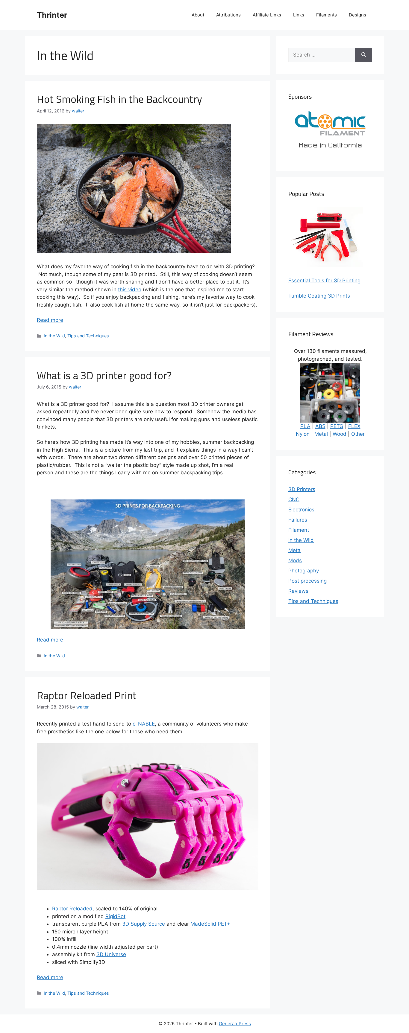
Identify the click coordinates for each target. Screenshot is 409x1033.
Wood (339, 434)
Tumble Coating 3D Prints (319, 296)
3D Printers (301, 489)
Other (358, 434)
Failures (297, 520)
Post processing (307, 581)
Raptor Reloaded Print (87, 695)
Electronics (301, 510)
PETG (336, 426)
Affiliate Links (267, 15)
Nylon (303, 434)
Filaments (326, 15)
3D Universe (111, 954)
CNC (293, 499)
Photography (303, 571)
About (198, 15)
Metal (321, 434)
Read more (50, 320)
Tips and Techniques (88, 335)
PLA (305, 426)
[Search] (363, 55)
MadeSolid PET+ (210, 924)
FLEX (354, 426)
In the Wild (54, 335)
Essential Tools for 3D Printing (324, 281)
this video (129, 289)
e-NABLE (144, 724)
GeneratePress (235, 1023)
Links (298, 15)
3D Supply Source (143, 924)
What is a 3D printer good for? (104, 375)
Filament (298, 530)
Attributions (228, 15)
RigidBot (115, 916)
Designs (357, 15)
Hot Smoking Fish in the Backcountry (119, 99)
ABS (320, 426)
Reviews (298, 591)
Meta (294, 550)
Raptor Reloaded (72, 909)
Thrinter (52, 14)
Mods (295, 560)
